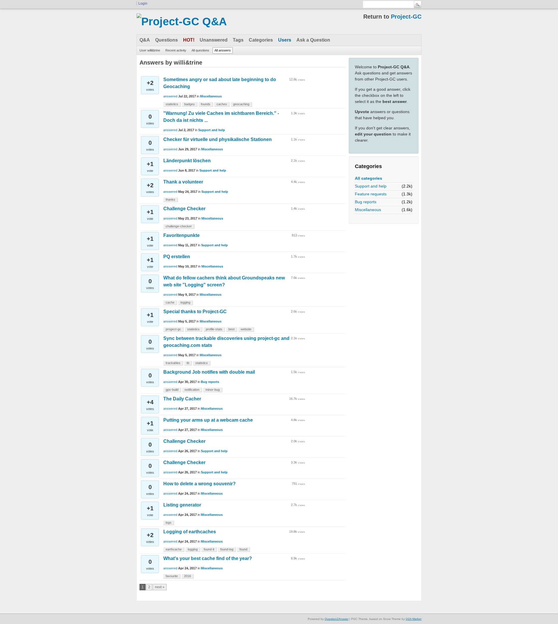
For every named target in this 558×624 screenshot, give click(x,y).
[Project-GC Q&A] (182, 21)
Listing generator (182, 504)
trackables (173, 363)
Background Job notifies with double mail (209, 372)
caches (222, 104)
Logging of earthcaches (189, 531)
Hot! (188, 40)
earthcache (174, 549)
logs (168, 522)
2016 (187, 576)
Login (142, 3)
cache (170, 302)
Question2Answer (336, 619)
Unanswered (214, 40)
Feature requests (371, 194)
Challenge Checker (184, 208)
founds (205, 104)
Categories (261, 40)
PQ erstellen (176, 256)
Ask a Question (313, 40)
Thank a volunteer (183, 181)
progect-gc (173, 329)
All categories (368, 178)
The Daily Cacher (182, 398)
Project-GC (406, 16)
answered (170, 96)
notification (192, 389)
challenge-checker (179, 226)
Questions (166, 40)
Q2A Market (413, 619)
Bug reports (365, 201)
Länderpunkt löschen (187, 160)
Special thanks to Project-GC (195, 311)
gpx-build (172, 389)
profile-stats (214, 329)
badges (189, 104)
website (246, 329)
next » (159, 587)
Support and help (371, 186)
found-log (226, 549)
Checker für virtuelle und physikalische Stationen (217, 139)
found (243, 549)
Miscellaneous (368, 209)
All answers (222, 50)
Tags (238, 40)
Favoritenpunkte (181, 235)
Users (284, 40)
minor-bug (212, 389)
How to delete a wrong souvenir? (199, 483)
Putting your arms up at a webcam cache (208, 420)
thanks (170, 199)
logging (185, 302)
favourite (172, 576)
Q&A (145, 40)
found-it (209, 549)
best (231, 329)
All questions (200, 50)
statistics (172, 104)
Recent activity (175, 50)
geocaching (241, 104)
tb (188, 363)
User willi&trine (150, 50)
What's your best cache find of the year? (207, 558)
